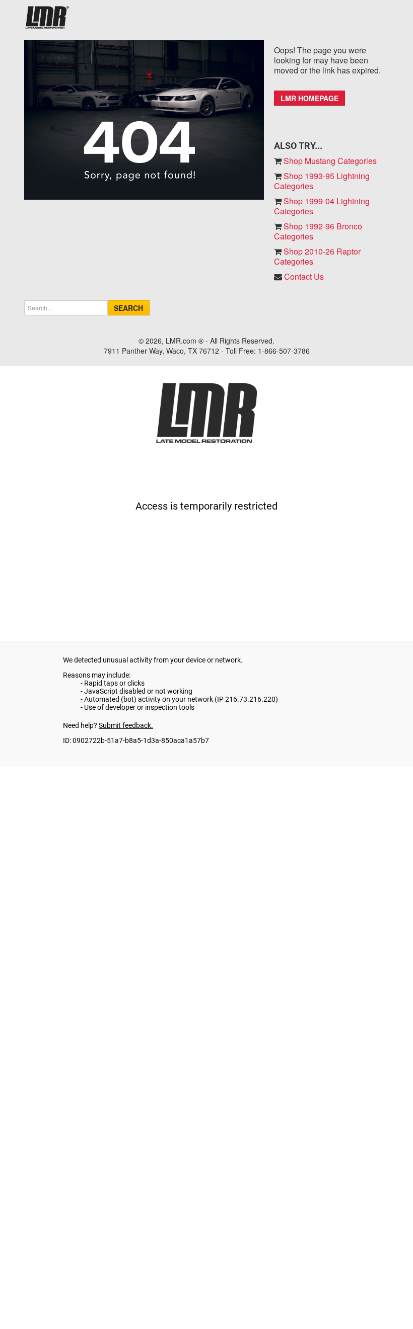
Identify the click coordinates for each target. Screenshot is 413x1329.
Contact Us (304, 276)
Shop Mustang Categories (329, 161)
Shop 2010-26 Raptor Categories (317, 256)
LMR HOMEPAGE (309, 98)
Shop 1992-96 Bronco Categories (318, 231)
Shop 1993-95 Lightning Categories (322, 181)
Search (128, 308)
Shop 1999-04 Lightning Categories (322, 206)
